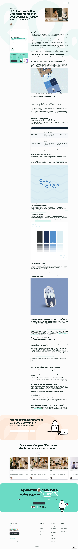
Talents (41, 534)
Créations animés (64, 531)
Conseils (52, 535)
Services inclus (42, 525)
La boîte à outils (53, 532)
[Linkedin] (11, 50)
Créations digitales (64, 528)
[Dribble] (12, 538)
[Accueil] (12, 3)
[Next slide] (40, 454)
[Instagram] (13, 50)
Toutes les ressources (54, 525)
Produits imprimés (64, 525)
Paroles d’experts (53, 538)
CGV (42, 546)
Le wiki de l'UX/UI (53, 526)
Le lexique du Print (53, 528)
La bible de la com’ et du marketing (54, 530)
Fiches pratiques (53, 541)
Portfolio (41, 528)
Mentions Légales (37, 546)
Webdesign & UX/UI (64, 526)
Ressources (42, 531)
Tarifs (41, 526)
